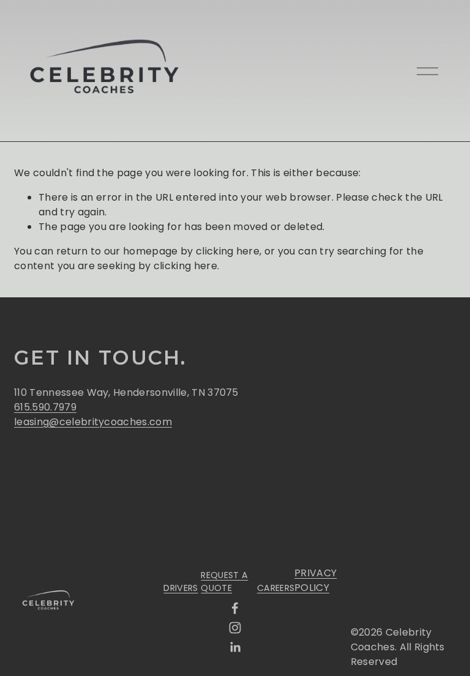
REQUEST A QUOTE (224, 582)
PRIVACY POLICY (315, 580)
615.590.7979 (45, 407)
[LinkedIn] (235, 647)
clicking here (227, 251)
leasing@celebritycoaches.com (93, 422)
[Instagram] (235, 628)
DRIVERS (180, 588)
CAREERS (275, 588)
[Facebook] (235, 608)
